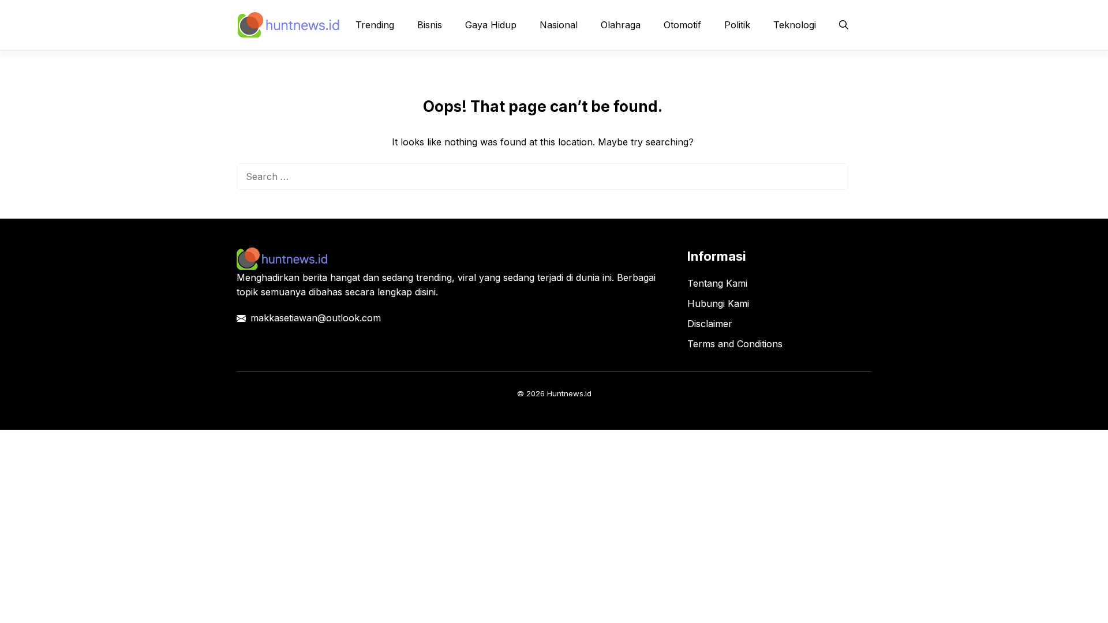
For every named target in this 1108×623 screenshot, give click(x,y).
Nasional (559, 25)
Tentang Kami (717, 283)
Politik (737, 25)
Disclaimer (709, 323)
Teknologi (794, 25)
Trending (374, 25)
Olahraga (621, 25)
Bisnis (429, 25)
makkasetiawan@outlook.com (315, 318)
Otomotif (682, 25)
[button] (843, 24)
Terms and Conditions (735, 344)
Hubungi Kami (718, 303)
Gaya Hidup (490, 25)
